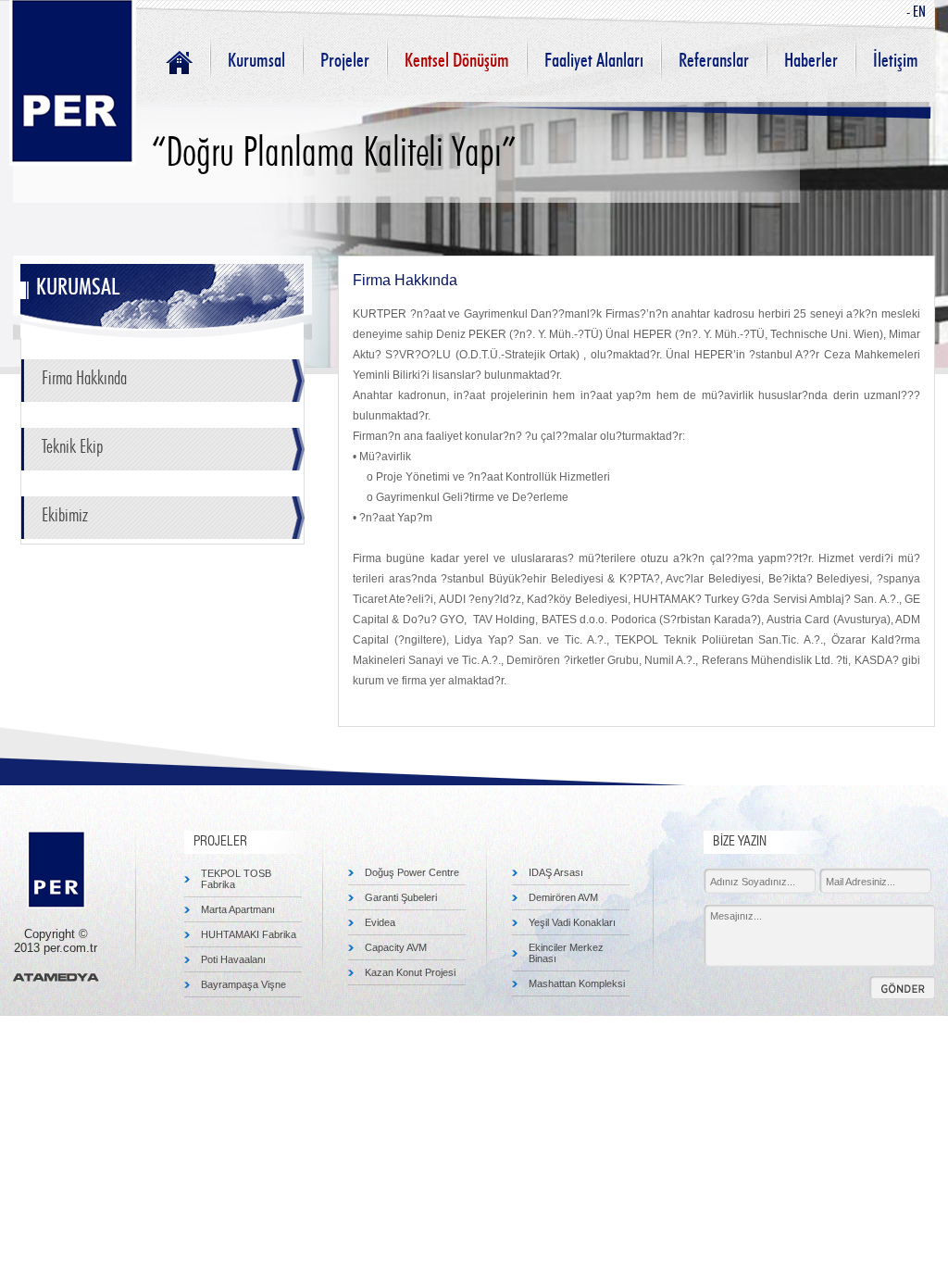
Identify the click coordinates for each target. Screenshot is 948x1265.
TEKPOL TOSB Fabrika (236, 879)
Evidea (380, 922)
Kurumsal (256, 60)
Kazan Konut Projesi (410, 972)
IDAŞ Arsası (556, 872)
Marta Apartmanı (238, 909)
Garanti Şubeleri (401, 897)
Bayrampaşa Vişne (243, 984)
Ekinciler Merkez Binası (566, 953)
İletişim (895, 60)
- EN (916, 12)
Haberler (811, 60)
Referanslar (714, 60)
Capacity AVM (396, 947)
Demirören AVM (563, 897)
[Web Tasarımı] (56, 977)
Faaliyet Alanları (593, 60)
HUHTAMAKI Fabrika (248, 934)
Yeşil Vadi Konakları (572, 922)
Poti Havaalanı (233, 959)
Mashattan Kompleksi (577, 983)
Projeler (344, 60)
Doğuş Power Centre (412, 872)
